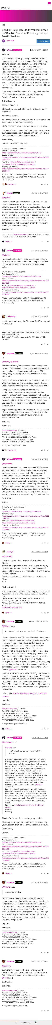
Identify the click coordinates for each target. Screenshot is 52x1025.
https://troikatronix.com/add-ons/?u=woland (18, 164)
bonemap (10, 353)
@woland (14, 362)
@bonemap (7, 464)
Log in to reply (43, 41)
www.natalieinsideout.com (12, 608)
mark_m (10, 552)
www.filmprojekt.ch (21, 234)
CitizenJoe (11, 317)
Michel (9, 193)
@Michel (5, 255)
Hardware (10, 41)
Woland (10, 50)
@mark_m (6, 966)
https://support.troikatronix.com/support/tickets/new (21, 153)
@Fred (5, 978)
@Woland (6, 197)
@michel (5, 362)
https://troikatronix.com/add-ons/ (22, 162)
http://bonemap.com (9, 430)
